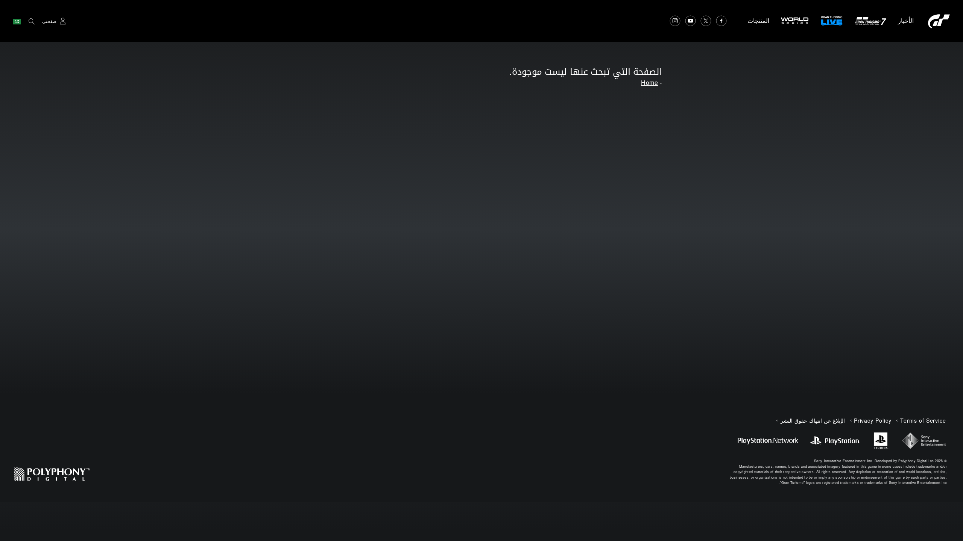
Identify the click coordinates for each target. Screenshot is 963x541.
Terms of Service (923, 420)
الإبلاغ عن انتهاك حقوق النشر (813, 420)
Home (649, 82)
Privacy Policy (873, 420)
